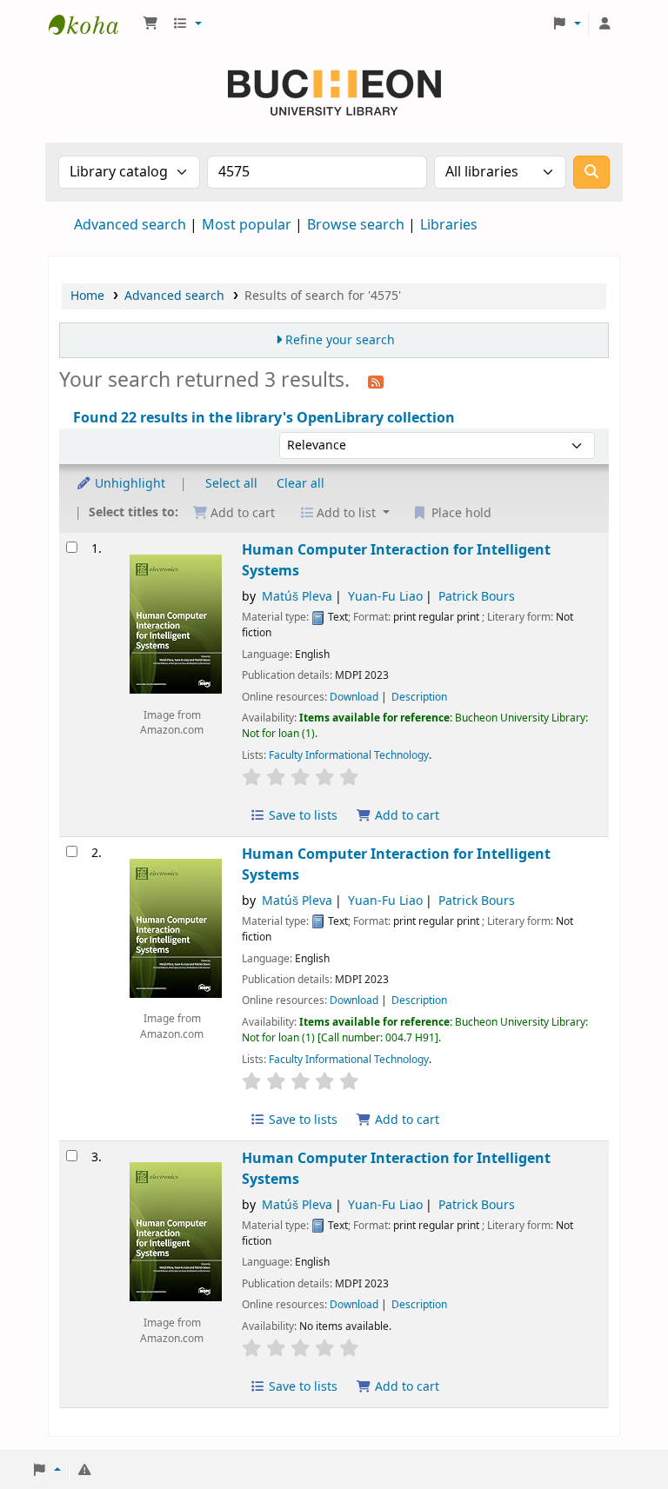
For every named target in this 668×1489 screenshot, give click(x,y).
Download (354, 697)
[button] (150, 24)
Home (87, 296)
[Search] (591, 172)
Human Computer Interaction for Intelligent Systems (396, 560)
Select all (231, 484)
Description (419, 697)
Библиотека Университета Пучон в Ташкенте (92, 24)
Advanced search (130, 225)
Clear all (300, 484)
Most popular (246, 225)
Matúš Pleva (297, 597)
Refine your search (340, 340)
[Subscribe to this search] (376, 381)
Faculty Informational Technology (349, 755)
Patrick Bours (476, 597)
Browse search (355, 225)
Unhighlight (128, 484)
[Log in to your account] (604, 24)
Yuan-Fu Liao (385, 597)
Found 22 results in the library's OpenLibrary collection (264, 418)
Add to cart (405, 816)
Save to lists (301, 816)
